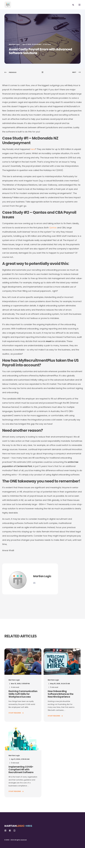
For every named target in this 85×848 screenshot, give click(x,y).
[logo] (18, 825)
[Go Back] (42, 72)
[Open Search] (73, 5)
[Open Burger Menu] (79, 5)
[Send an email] (34, 583)
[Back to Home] (7, 4)
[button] (4, 843)
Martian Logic (14, 44)
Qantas (53, 227)
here (33, 149)
